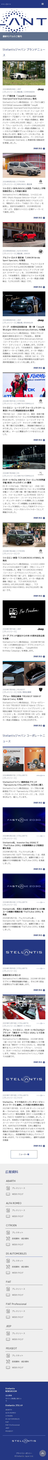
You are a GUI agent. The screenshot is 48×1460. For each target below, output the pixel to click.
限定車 (19, 92)
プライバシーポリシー (24, 1453)
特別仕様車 (27, 692)
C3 (18, 553)
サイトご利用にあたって (13, 1399)
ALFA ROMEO (10, 1413)
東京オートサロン (24, 1026)
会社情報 (8, 1395)
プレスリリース (18, 1188)
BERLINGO (21, 184)
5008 (19, 692)
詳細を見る (38, 149)
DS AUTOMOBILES (12, 1419)
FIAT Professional (12, 1425)
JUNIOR (26, 253)
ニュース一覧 (24, 1154)
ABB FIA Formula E (25, 403)
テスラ (19, 1098)
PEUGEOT (9, 1431)
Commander (29, 92)
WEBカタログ (17, 1194)
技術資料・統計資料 (20, 1238)
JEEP (7, 1428)
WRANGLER (28, 322)
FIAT (7, 1422)
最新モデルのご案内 (12, 36)
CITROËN (9, 1416)
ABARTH (8, 1410)
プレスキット (17, 1232)
